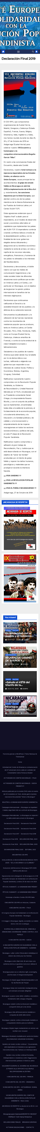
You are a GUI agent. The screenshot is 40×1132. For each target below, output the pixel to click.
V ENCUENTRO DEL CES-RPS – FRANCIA (20, 1076)
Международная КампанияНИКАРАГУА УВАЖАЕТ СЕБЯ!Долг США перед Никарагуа (20, 1115)
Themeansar (20, 757)
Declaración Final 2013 (11, 823)
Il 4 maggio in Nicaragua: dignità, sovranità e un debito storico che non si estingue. (20, 922)
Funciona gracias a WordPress (13, 754)
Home (20, 762)
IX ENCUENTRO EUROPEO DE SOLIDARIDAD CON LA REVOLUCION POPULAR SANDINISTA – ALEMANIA (20, 946)
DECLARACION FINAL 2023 (28, 839)
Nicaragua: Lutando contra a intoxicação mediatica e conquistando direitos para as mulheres (20, 1021)
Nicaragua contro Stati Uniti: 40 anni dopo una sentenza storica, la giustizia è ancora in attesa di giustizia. (20, 964)
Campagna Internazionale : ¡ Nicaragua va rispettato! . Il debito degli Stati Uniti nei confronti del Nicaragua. (20, 808)
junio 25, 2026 (13, 713)
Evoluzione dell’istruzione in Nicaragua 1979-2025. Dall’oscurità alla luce (20, 869)
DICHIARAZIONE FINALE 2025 (13, 849)
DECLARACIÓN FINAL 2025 (28, 844)
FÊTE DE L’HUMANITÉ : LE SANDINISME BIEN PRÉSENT (20, 887)
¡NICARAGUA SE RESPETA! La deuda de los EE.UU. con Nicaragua (20, 1107)
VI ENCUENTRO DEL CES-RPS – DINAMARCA (20, 1082)
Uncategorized (11, 655)
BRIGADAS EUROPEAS (29, 1122)
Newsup (32, 754)
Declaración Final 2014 (28, 823)
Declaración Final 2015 (11, 828)
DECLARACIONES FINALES (12, 1122)
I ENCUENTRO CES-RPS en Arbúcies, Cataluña (20, 902)
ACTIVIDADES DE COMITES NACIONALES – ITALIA (20, 778)
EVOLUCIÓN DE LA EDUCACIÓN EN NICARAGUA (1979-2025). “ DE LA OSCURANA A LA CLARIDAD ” (20, 861)
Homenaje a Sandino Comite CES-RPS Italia (20, 897)
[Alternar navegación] (18, 51)
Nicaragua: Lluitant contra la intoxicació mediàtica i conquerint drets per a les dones (20, 1005)
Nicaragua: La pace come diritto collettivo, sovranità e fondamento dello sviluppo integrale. (20, 997)
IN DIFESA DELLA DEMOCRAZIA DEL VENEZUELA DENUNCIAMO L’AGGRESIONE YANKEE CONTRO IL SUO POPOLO (20, 931)
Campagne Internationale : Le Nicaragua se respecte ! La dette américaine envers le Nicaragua (20, 816)
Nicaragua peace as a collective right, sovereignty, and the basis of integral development (20, 973)
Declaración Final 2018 (28, 834)
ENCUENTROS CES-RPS (20, 855)
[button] (33, 52)
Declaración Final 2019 (10, 839)
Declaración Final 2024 (10, 844)
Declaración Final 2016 (28, 828)
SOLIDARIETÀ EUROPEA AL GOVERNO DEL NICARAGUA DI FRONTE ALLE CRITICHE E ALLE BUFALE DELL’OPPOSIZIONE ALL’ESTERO (20, 1068)
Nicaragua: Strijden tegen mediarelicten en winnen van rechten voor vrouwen (20, 1029)
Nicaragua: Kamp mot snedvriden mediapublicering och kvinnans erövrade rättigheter (20, 989)
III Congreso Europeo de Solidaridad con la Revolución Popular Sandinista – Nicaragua (20, 914)
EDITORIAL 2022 (30, 849)
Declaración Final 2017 (11, 834)
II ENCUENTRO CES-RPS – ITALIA (20, 908)
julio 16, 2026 (13, 689)
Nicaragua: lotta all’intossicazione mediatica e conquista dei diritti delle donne (20, 1013)
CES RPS (8, 630)
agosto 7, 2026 (13, 640)
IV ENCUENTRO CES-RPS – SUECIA (20, 940)
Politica (15, 630)
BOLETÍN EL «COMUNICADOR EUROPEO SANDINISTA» (20, 802)
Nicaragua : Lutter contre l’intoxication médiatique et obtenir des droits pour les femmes (20, 954)
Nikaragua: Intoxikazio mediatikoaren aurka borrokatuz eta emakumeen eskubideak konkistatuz (20, 1037)
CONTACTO (30, 1127)
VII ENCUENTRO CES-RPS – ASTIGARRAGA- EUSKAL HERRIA (20, 1088)
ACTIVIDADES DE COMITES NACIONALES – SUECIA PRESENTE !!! (20, 784)
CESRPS (26, 640)
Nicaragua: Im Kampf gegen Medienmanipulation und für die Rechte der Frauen (20, 981)
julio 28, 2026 (13, 664)
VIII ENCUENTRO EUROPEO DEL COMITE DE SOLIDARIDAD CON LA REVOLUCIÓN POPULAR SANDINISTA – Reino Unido (20, 1098)
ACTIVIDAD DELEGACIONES (15, 1127)
